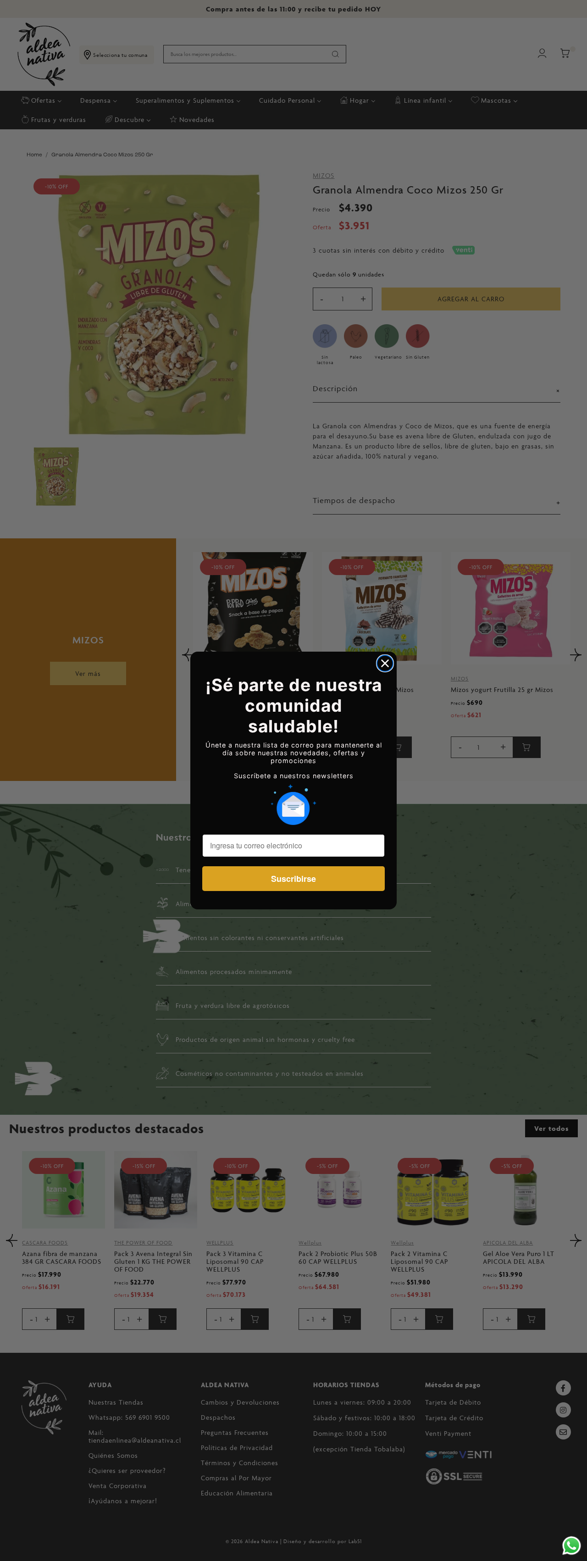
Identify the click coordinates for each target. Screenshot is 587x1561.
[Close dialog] (385, 663)
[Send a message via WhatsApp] (571, 1545)
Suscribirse (293, 879)
